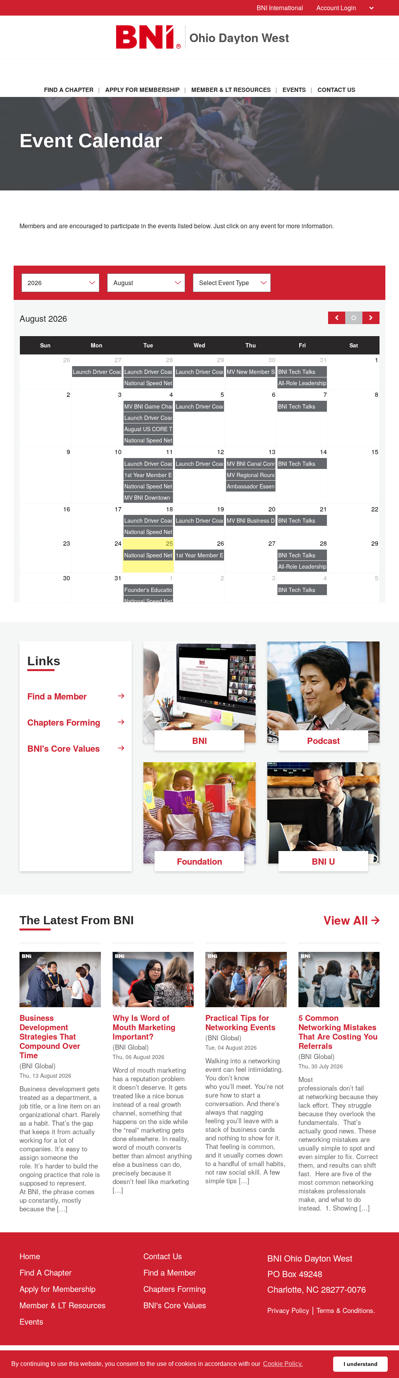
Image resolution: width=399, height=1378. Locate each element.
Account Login (336, 7)
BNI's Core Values (63, 748)
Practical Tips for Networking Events (240, 1022)
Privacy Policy (288, 1310)
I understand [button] (361, 1364)
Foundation (199, 861)
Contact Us (336, 89)
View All (347, 920)
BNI (199, 740)
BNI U (323, 861)
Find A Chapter (69, 89)
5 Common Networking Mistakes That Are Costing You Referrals (338, 1031)
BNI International (280, 7)
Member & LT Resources (231, 89)
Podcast (323, 740)
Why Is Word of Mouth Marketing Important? (144, 1026)
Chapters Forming (63, 722)
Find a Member (57, 696)
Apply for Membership (142, 89)
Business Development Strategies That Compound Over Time (49, 1036)
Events (294, 89)
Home (29, 1256)
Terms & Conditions (344, 1310)
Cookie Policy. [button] (283, 1363)
